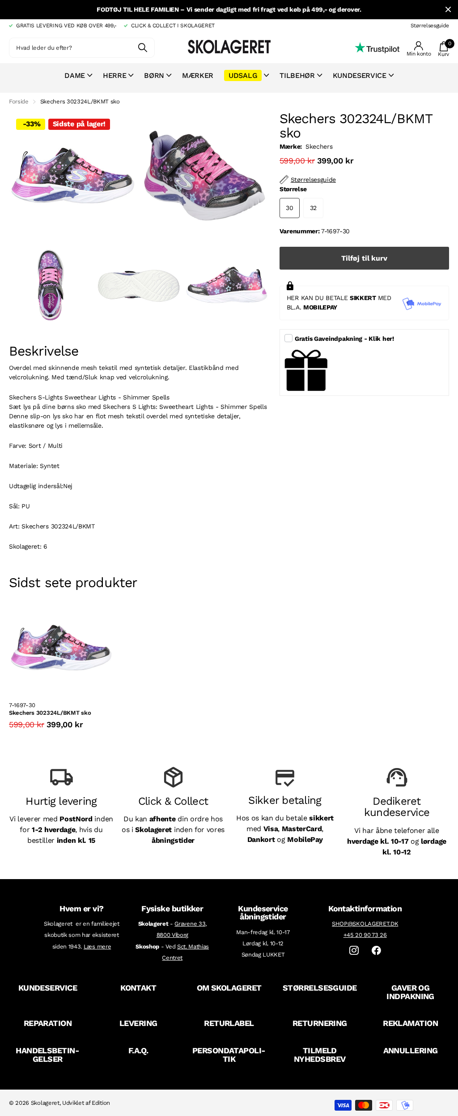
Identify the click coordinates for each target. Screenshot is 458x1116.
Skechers (318, 146)
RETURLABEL (229, 1023)
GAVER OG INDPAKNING (410, 992)
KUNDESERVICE (47, 987)
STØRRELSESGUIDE (320, 987)
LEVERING (138, 1023)
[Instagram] (354, 950)
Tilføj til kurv (364, 258)
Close (448, 9)
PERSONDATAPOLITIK (229, 1055)
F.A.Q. (138, 1050)
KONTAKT (138, 987)
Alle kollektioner (78, 80)
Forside (19, 101)
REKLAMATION (410, 1023)
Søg (142, 48)
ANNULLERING (410, 1050)
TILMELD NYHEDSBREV (320, 1055)
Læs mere (97, 946)
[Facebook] (376, 950)
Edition (101, 1102)
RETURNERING (320, 1023)
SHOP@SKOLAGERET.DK (365, 923)
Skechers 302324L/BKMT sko (50, 712)
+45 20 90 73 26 (365, 934)
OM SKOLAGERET (229, 987)
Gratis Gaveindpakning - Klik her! (344, 338)
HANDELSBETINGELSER (48, 1055)
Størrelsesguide (430, 25)
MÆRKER (197, 75)
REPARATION (48, 1023)
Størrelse (293, 189)
